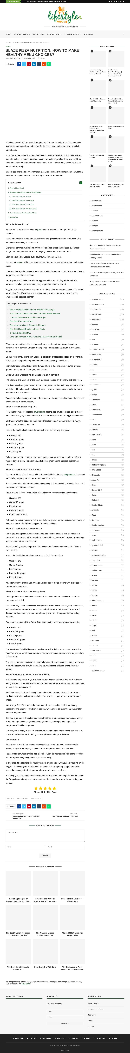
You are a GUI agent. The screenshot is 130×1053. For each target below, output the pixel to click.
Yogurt (108, 590)
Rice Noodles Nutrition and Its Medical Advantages (32, 309)
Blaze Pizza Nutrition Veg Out (21, 196)
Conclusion (14, 217)
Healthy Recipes (108, 671)
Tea (108, 455)
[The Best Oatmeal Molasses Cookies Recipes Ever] (18, 917)
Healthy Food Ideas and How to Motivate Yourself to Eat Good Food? (115, 158)
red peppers (69, 474)
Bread (108, 485)
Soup (108, 440)
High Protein (108, 435)
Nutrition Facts (36, 798)
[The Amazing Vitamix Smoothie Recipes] (45, 917)
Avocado (108, 510)
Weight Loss (108, 570)
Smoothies (108, 400)
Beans (108, 575)
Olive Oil (108, 430)
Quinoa (108, 390)
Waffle (108, 636)
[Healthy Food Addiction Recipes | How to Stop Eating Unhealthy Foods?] (116, 59)
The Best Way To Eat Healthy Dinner (97, 185)
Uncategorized (97, 231)
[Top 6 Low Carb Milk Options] (98, 144)
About (90, 1021)
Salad (108, 405)
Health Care (53, 34)
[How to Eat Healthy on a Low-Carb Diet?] (116, 174)
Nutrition (38, 34)
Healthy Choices (22, 798)
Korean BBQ (108, 490)
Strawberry (108, 319)
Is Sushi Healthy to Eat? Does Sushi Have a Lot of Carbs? (46, 2)
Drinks (108, 610)
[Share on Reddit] (44, 64)
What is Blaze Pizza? (17, 188)
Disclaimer (92, 1015)
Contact (91, 1026)
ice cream (108, 530)
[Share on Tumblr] (39, 64)
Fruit (108, 630)
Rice (108, 339)
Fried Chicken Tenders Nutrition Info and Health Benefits (35, 313)
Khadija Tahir (16, 58)
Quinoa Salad (108, 545)
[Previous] (23, 1)
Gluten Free (108, 354)
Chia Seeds (108, 470)
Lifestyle (95, 211)
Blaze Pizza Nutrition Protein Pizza (23, 204)
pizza (39, 230)
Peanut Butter (108, 565)
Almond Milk (108, 359)
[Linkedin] (116, 1)
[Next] (25, 1)
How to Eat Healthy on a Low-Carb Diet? (116, 185)
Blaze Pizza (10, 798)
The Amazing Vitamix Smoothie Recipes (28, 325)
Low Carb (108, 329)
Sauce (108, 605)
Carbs (108, 380)
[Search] (123, 34)
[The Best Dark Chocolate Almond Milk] (18, 951)
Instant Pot (108, 560)
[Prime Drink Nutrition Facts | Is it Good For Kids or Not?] (116, 88)
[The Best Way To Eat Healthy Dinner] (98, 174)
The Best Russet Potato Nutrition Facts (27, 329)
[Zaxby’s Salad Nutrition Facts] (116, 115)
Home (8, 34)
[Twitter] (109, 1)
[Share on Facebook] (19, 64)
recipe (108, 395)
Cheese (108, 646)
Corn (108, 666)
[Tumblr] (118, 1)
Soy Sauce (108, 410)
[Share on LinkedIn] (34, 64)
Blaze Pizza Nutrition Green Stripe (23, 200)
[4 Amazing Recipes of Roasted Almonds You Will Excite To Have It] (18, 883)
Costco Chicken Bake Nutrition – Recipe (28, 317)
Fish (108, 370)
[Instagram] (111, 1)
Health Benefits (108, 304)
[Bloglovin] (121, 1)
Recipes (88, 34)
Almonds (108, 344)
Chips (108, 625)
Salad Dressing (108, 600)
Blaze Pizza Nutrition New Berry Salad (24, 208)
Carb (108, 420)
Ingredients (108, 309)
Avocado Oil (108, 651)
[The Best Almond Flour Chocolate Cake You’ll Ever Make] (72, 951)
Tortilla (108, 585)
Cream (108, 620)
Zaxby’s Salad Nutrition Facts (116, 127)
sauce (19, 262)
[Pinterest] (114, 1)
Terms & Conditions (95, 1009)
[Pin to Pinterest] (29, 64)
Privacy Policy (93, 1003)
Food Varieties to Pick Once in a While (23, 213)
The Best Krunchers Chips (21, 321)
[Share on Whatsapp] (49, 64)
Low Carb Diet (71, 34)
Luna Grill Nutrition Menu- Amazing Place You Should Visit (36, 337)
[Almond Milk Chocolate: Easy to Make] (72, 917)
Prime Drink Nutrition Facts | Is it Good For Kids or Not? (115, 101)
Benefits (108, 324)
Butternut (108, 500)
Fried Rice (108, 425)
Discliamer (26, 984)
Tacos (108, 535)
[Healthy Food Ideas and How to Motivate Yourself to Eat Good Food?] (116, 144)
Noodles (108, 595)
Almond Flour (108, 415)
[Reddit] (123, 1)
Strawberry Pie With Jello (45, 967)
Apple (108, 375)
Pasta (108, 615)
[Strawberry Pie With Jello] (45, 951)
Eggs (108, 515)
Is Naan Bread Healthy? (20, 333)
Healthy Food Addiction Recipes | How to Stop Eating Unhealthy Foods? (115, 73)
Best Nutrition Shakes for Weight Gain (97, 100)
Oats (108, 656)
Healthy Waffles (108, 525)
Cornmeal (108, 520)
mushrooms (39, 412)
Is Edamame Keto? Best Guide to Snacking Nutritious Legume (97, 129)
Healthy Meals (108, 505)
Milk (108, 450)
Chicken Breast (108, 349)
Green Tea (108, 385)
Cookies (108, 550)
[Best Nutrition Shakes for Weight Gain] (72, 883)
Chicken (108, 364)
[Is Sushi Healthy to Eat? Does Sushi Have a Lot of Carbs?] (98, 59)
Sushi (108, 495)
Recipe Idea (108, 314)
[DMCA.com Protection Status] (11, 1003)
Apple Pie (108, 480)
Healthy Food (21, 34)
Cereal (108, 661)
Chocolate (108, 475)
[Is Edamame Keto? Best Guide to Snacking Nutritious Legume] (98, 115)
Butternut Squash (108, 465)
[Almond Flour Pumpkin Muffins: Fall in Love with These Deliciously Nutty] (45, 883)
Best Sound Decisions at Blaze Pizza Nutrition (26, 192)
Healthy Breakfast (108, 555)
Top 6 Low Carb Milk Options (97, 156)
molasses (108, 641)
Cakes (108, 460)
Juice (108, 445)
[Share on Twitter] (24, 64)
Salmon (108, 580)
